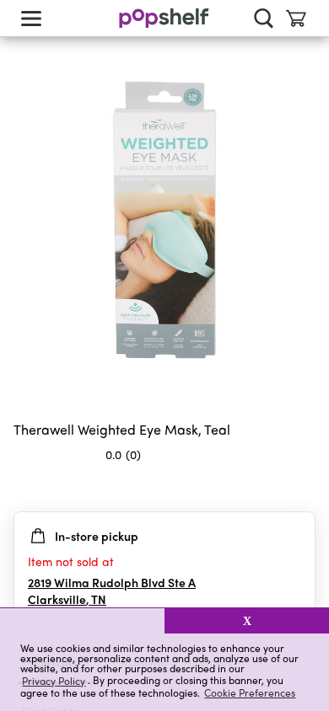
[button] (82, 621)
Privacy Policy (53, 680)
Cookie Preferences (249, 692)
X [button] (247, 621)
